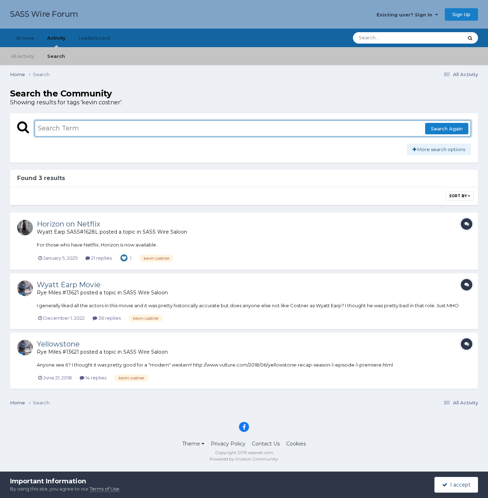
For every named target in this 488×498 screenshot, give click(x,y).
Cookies (296, 443)
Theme (191, 443)
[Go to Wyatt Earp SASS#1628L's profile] (25, 227)
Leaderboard (94, 38)
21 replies (101, 258)
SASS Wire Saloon (165, 232)
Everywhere (440, 37)
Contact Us (266, 443)
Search (56, 56)
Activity (56, 38)
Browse (25, 38)
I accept (458, 485)
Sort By (458, 196)
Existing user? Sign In (406, 15)
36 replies (109, 318)
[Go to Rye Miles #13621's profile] (25, 288)
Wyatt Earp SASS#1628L (67, 232)
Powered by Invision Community (244, 459)
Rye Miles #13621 (58, 292)
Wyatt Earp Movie (68, 284)
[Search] (470, 38)
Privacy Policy (228, 443)
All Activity (22, 56)
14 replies (95, 377)
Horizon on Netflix (68, 224)
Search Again (447, 128)
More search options (440, 149)
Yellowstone (58, 344)
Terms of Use (104, 489)
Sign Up (461, 14)
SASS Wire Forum (44, 14)
